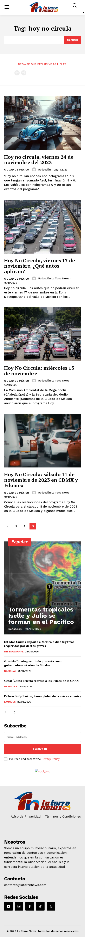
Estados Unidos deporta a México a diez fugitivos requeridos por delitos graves (39, 644)
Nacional (10, 671)
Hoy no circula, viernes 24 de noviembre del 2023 (38, 160)
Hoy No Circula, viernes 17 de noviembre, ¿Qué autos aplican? (39, 266)
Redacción (44, 169)
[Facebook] (29, 906)
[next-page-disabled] (23, 72)
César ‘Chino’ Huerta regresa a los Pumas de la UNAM (41, 681)
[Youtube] (8, 906)
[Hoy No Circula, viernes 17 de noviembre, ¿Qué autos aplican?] (42, 226)
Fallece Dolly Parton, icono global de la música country (42, 696)
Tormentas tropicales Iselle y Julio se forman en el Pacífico (41, 615)
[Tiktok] (40, 906)
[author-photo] (34, 169)
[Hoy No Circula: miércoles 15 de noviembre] (42, 334)
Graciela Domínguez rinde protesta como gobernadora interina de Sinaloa (33, 663)
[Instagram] (19, 906)
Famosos (10, 701)
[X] (51, 906)
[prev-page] (17, 72)
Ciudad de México (16, 169)
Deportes (10, 686)
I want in (40, 749)
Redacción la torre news (53, 278)
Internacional (14, 651)
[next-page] (13, 712)
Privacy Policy (50, 759)
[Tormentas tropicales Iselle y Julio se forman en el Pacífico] (42, 587)
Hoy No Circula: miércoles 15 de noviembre (39, 371)
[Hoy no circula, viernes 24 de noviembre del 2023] (42, 123)
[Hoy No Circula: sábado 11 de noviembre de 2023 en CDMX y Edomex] (42, 440)
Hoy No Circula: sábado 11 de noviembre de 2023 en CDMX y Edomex (41, 480)
